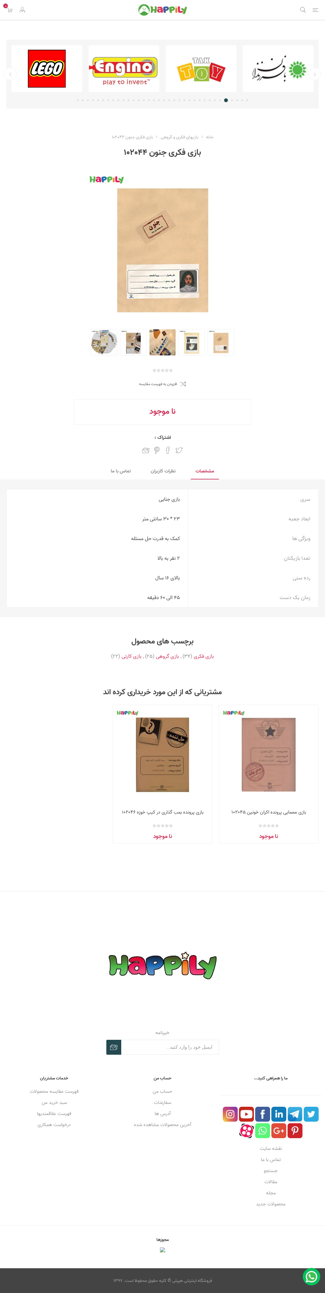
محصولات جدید (271, 1204)
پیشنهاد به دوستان (146, 450)
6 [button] (220, 100)
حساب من (162, 1091)
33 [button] (83, 100)
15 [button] (174, 100)
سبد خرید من (54, 1102)
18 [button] (159, 100)
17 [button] (164, 100)
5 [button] (226, 100)
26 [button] (118, 100)
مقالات (270, 1182)
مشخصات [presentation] (205, 471)
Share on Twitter (179, 450)
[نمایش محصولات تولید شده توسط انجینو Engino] (124, 68)
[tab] (205, 471)
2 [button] (242, 100)
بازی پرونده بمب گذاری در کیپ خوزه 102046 (162, 812)
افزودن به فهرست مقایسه (158, 384)
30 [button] (98, 100)
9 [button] (205, 100)
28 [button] (108, 100)
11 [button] (195, 100)
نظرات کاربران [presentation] (163, 471)
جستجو (271, 1171)
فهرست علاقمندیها (54, 1114)
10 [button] (200, 100)
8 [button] (210, 100)
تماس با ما (271, 1160)
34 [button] (78, 100)
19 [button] (154, 100)
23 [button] (134, 100)
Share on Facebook (167, 450)
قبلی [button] (314, 74)
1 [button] (247, 100)
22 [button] (139, 100)
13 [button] (184, 100)
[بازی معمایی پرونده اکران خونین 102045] (268, 754)
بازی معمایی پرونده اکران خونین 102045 (268, 812)
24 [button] (128, 100)
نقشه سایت (271, 1148)
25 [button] (123, 100)
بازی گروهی (167, 656)
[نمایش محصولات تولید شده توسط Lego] (46, 68)
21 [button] (144, 100)
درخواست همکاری (54, 1125)
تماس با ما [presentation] (121, 471)
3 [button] (237, 100)
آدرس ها (162, 1114)
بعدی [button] (10, 74)
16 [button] (169, 100)
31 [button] (93, 100)
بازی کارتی (132, 656)
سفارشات (162, 1102)
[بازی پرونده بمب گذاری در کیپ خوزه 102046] (162, 754)
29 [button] (103, 100)
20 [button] (149, 100)
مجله (271, 1193)
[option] (278, 68)
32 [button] (88, 100)
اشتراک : (163, 437)
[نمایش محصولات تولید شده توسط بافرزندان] (278, 68)
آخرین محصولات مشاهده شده (162, 1125)
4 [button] (232, 100)
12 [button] (189, 100)
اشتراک (113, 1047)
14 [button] (179, 100)
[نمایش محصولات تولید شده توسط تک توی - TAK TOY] (201, 68)
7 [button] (215, 100)
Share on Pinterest (157, 450)
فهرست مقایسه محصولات (54, 1091)
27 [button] (113, 100)
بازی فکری (204, 656)
